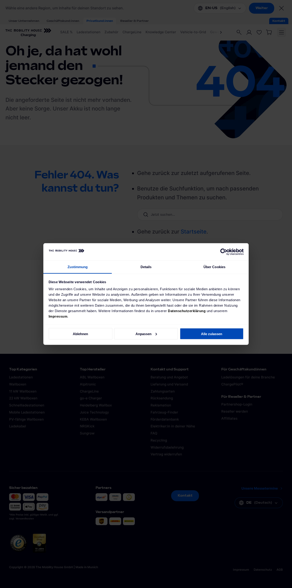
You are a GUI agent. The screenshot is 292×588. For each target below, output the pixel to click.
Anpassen (143, 334)
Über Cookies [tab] (214, 267)
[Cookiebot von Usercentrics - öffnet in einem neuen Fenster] (224, 252)
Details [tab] (146, 267)
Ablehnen (80, 334)
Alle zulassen (211, 334)
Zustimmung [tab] (78, 267)
